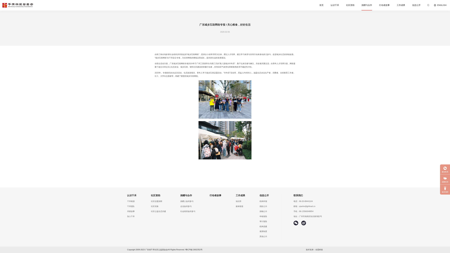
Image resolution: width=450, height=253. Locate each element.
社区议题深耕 (156, 201)
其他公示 (263, 236)
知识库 (238, 201)
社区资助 (350, 5)
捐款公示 (263, 206)
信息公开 (416, 5)
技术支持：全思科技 (314, 250)
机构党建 (263, 226)
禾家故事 (131, 211)
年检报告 (263, 216)
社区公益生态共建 (158, 211)
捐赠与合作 (367, 5)
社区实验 (154, 206)
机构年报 (263, 201)
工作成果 (401, 5)
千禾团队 (131, 206)
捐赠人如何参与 (186, 201)
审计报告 (263, 221)
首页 (321, 5)
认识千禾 (335, 5)
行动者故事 (384, 5)
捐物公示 (263, 211)
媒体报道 (239, 206)
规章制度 (263, 231)
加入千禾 (131, 216)
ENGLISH (441, 5)
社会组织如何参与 (187, 211)
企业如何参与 (186, 206)
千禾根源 (131, 201)
